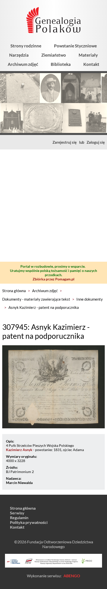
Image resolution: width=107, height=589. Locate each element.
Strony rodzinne (25, 45)
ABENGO (71, 575)
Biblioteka (61, 64)
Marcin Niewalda (19, 482)
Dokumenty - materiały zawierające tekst (36, 299)
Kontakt (91, 64)
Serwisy (17, 512)
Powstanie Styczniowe (75, 45)
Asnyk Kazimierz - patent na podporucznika (43, 307)
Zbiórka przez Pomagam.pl (53, 279)
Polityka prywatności (29, 522)
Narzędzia (19, 55)
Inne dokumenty (89, 299)
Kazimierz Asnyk (19, 450)
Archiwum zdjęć (23, 64)
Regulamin (19, 517)
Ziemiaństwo (53, 55)
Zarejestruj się (65, 142)
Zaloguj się (96, 142)
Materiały (88, 55)
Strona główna (14, 290)
